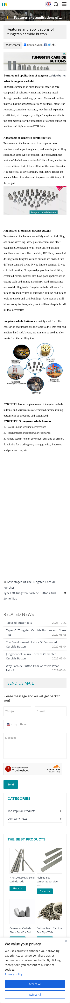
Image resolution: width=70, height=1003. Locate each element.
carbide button (57, 75)
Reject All (35, 994)
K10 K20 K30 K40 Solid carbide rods (22, 879)
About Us (18, 888)
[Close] (66, 940)
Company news (17, 818)
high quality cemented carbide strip (47, 881)
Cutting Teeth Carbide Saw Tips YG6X (49, 930)
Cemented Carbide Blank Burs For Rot (20, 930)
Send (10, 784)
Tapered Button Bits (19, 623)
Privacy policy (13, 974)
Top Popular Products (21, 811)
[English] (48, 4)
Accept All (35, 984)
